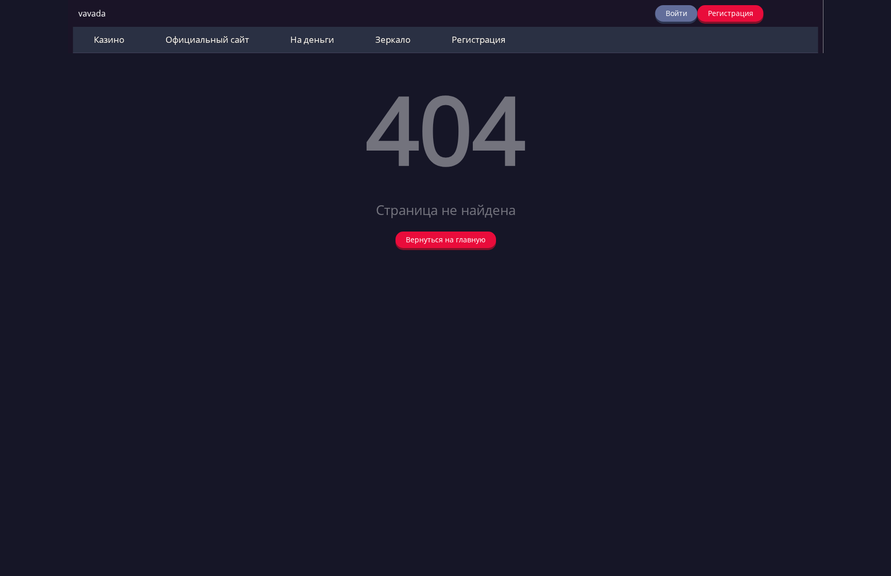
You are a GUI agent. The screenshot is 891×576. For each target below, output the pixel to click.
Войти (676, 13)
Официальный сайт (207, 39)
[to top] (867, 514)
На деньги (312, 39)
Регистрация (730, 13)
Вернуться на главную (446, 239)
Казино (109, 39)
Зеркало (392, 39)
